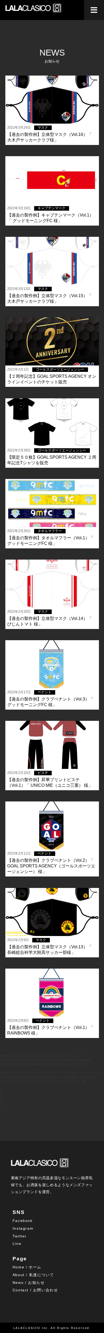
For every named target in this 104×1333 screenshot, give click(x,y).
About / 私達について (33, 1275)
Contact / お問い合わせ (35, 1290)
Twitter (20, 1236)
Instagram (23, 1228)
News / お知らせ (29, 1282)
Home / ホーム (27, 1267)
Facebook (23, 1220)
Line (17, 1243)
